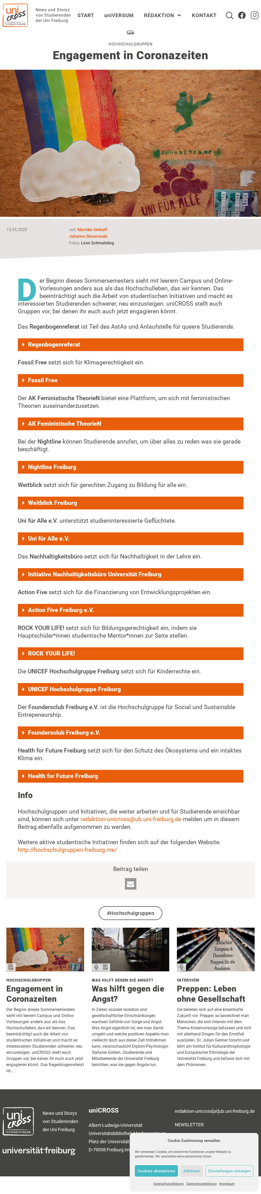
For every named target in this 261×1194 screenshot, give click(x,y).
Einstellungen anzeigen (229, 1171)
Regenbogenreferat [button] (54, 344)
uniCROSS (104, 1110)
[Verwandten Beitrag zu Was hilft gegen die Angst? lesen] (130, 969)
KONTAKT (204, 15)
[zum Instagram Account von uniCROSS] (254, 15)
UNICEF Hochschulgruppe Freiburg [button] (74, 689)
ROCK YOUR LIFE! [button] (51, 653)
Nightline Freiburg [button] (52, 467)
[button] (130, 884)
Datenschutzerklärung (168, 1184)
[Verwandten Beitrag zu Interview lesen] (216, 969)
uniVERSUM (119, 15)
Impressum (227, 1184)
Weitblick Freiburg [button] (52, 502)
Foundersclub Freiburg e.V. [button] (64, 732)
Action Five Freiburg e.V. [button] (61, 610)
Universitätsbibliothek (111, 1133)
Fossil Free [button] (43, 380)
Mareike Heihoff (92, 229)
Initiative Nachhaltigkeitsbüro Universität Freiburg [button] (94, 574)
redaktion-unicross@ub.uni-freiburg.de (131, 819)
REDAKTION (159, 15)
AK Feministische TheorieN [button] (64, 423)
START (85, 15)
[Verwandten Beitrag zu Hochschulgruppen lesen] (45, 969)
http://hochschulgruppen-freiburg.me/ (67, 849)
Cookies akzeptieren (156, 1171)
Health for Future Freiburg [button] (63, 776)
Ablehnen (191, 1171)
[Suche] (229, 15)
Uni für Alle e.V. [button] (49, 538)
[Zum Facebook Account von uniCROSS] (242, 15)
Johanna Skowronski (88, 236)
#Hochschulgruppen (130, 913)
